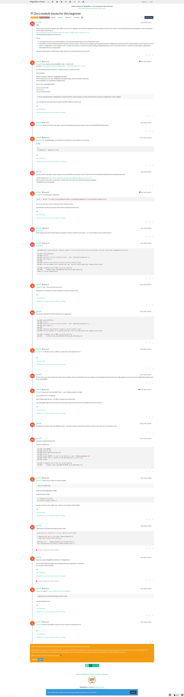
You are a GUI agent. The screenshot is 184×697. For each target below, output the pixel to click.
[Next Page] (97, 665)
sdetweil (38, 61)
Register (34, 659)
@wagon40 (46, 61)
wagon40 (38, 22)
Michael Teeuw (99, 687)
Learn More (100, 692)
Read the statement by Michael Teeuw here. (92, 8)
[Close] (152, 646)
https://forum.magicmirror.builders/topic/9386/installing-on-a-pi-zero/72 (69, 178)
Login (40, 659)
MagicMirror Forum (37, 2)
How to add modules (40, 109)
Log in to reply (148, 17)
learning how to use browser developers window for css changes (51, 112)
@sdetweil (46, 122)
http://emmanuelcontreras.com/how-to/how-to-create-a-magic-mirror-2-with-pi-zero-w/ (62, 32)
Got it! (133, 692)
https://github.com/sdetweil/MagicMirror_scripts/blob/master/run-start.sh (64, 66)
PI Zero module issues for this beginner (59, 591)
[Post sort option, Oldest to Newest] (141, 17)
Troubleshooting (45, 17)
